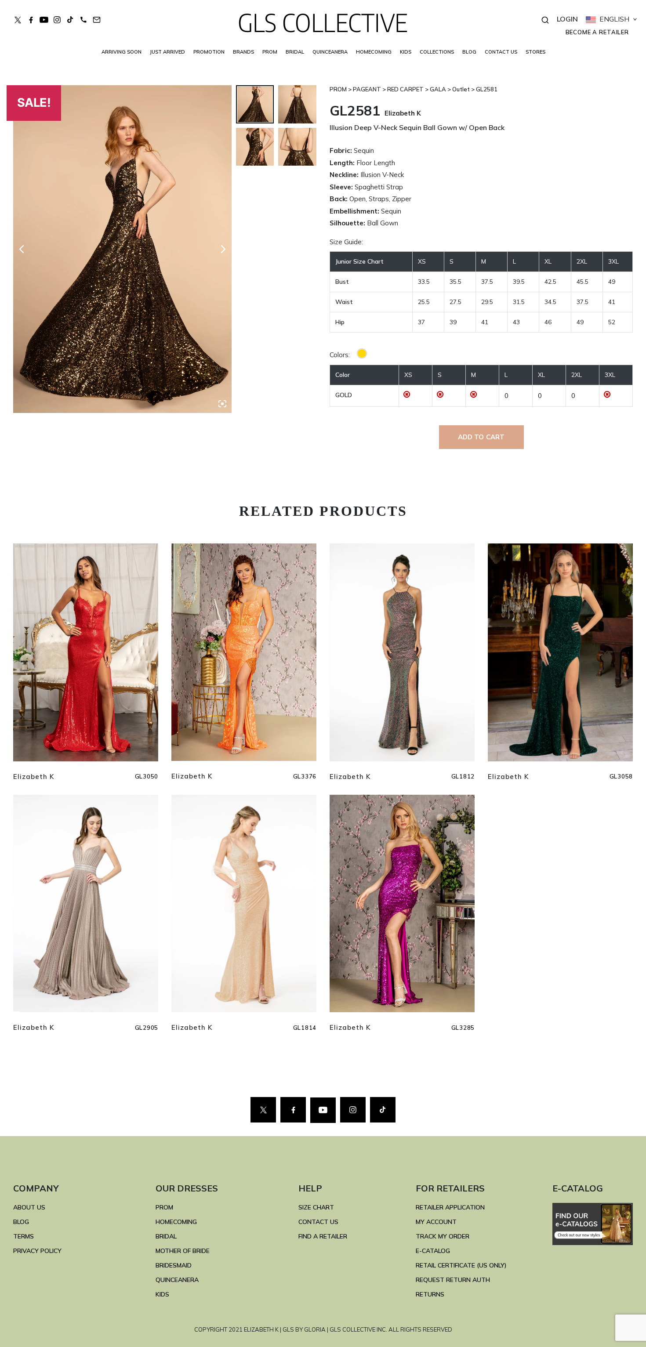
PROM (269, 52)
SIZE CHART (316, 1207)
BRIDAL (166, 1236)
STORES (535, 52)
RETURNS (430, 1294)
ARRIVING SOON (122, 52)
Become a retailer (597, 32)
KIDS (405, 52)
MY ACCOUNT (436, 1222)
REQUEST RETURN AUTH (453, 1280)
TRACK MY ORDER (442, 1236)
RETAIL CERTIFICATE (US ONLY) (461, 1265)
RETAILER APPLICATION (450, 1207)
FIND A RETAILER (322, 1236)
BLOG (469, 52)
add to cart (481, 437)
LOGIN (567, 18)
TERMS (23, 1236)
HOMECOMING (374, 52)
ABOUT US (29, 1207)
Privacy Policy (37, 1251)
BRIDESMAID (174, 1265)
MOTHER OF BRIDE (183, 1251)
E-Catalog (433, 1251)
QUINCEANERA (330, 52)
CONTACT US (501, 52)
